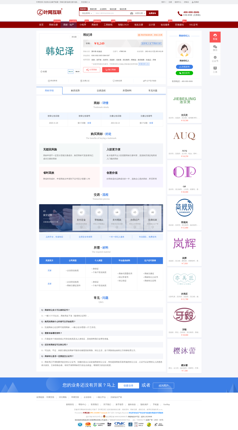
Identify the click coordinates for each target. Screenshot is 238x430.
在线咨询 (185, 67)
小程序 (82, 25)
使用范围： (87, 60)
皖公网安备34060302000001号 (117, 417)
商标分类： (87, 51)
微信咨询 (185, 73)
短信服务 (165, 25)
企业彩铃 (87, 397)
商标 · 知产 (68, 25)
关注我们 (84, 2)
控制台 (186, 2)
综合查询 (86, 13)
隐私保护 (144, 404)
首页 (41, 25)
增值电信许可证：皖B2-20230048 (140, 417)
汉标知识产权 (116, 397)
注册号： (116, 51)
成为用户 (163, 385)
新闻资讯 (70, 404)
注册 (170, 2)
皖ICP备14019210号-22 (94, 417)
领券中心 (178, 2)
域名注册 (138, 25)
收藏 (44, 72)
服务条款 (132, 404)
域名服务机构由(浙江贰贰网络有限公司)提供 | (91, 420)
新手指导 (119, 404)
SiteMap (166, 404)
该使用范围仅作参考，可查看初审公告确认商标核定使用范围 (115, 64)
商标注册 (53, 25)
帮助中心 (82, 404)
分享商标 (93, 70)
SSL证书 (193, 25)
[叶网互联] (49, 19)
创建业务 (128, 385)
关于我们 (107, 404)
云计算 (152, 25)
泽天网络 (63, 397)
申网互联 (75, 397)
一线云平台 (101, 397)
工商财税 (108, 25)
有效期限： (141, 51)
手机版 (156, 404)
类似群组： (87, 56)
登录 (163, 2)
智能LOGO (123, 25)
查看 (89, 123)
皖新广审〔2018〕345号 (154, 420)
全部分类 (139, 13)
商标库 (95, 25)
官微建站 (179, 25)
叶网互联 (50, 397)
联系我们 (95, 404)
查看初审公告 (144, 64)
